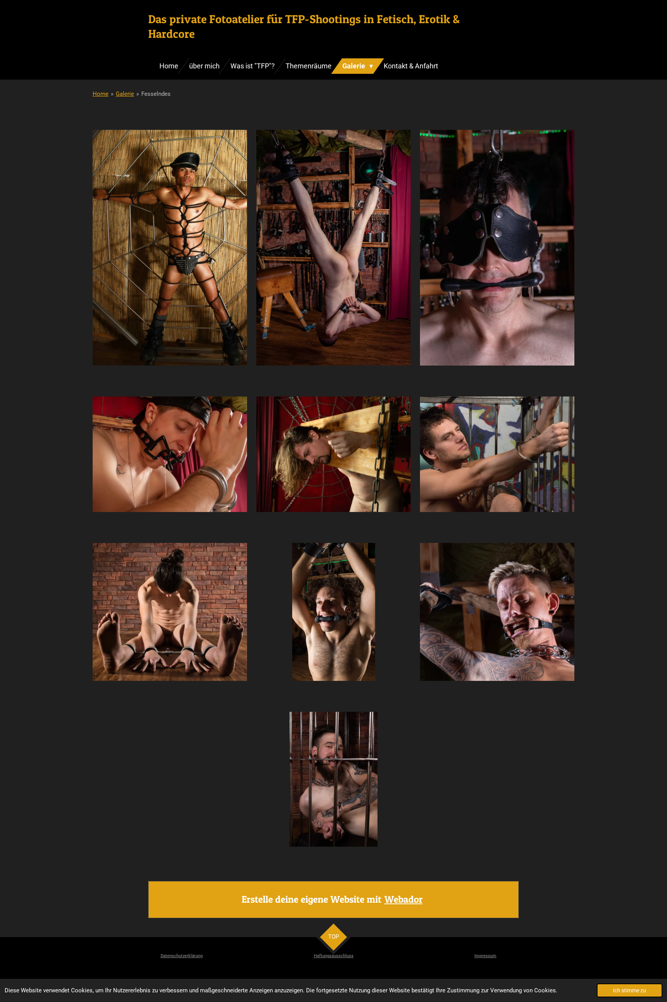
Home (100, 93)
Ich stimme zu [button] (629, 990)
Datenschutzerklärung (182, 955)
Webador (403, 899)
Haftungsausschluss (334, 955)
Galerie (125, 93)
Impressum (485, 955)
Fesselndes (156, 93)
